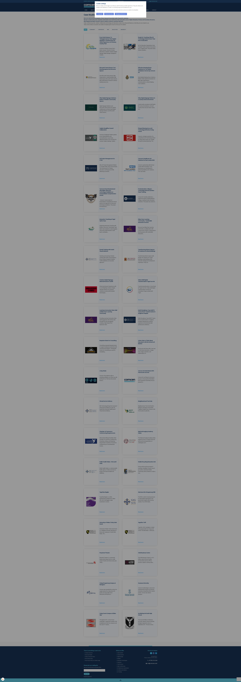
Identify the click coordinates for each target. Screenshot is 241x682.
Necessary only (109, 14)
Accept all (100, 14)
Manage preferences (121, 14)
